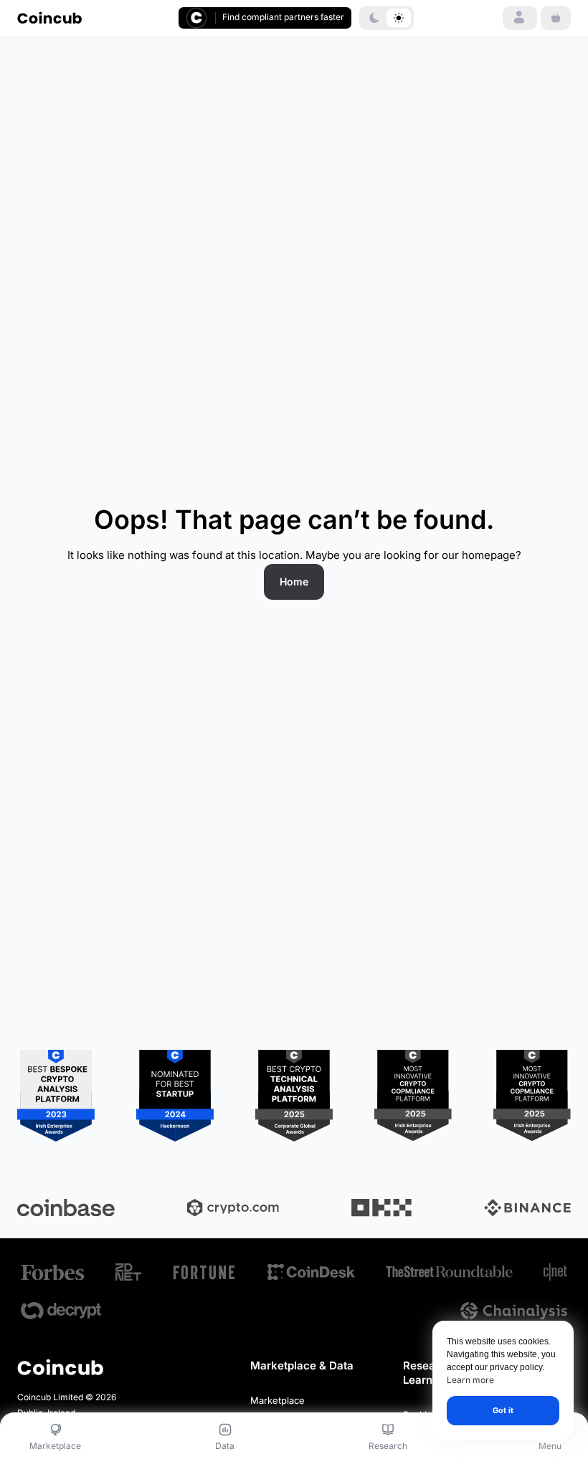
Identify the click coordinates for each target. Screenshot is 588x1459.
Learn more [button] (470, 1380)
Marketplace (277, 1400)
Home (294, 581)
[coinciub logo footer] (60, 1367)
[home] (49, 17)
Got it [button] (503, 1410)
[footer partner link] (52, 1272)
